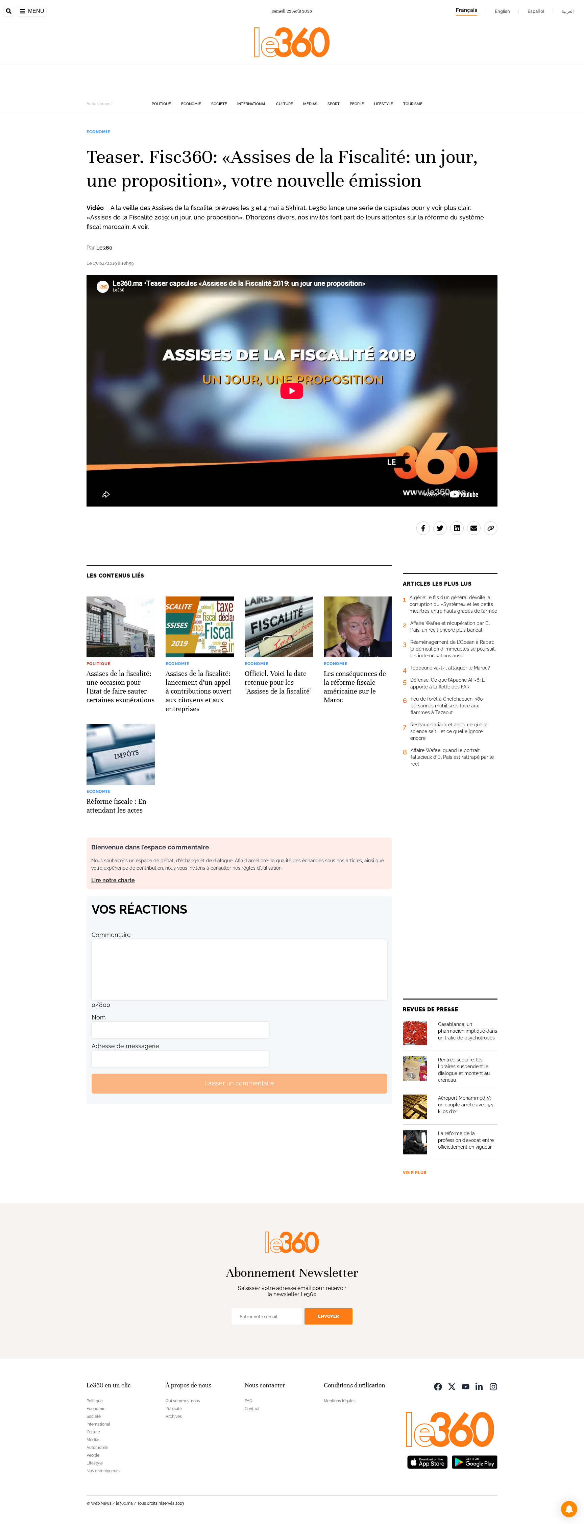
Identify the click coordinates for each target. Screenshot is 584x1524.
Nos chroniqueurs (103, 1471)
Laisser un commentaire (239, 1083)
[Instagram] (493, 1386)
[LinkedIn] (480, 1386)
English (502, 11)
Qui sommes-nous (183, 1401)
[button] (569, 1509)
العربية (568, 11)
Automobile (97, 1447)
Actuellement (99, 103)
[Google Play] (474, 1461)
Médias (310, 104)
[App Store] (427, 1461)
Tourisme (412, 104)
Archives (174, 1416)
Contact (252, 1408)
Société (219, 104)
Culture (284, 104)
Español (536, 11)
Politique (161, 104)
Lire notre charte (113, 880)
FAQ (248, 1401)
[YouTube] (466, 1386)
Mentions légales (340, 1401)
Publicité (174, 1408)
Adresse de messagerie (125, 1046)
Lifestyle (383, 104)
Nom (99, 1017)
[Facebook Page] (438, 1386)
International (251, 104)
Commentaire (111, 934)
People (357, 104)
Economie (191, 104)
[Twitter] (452, 1386)
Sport (333, 104)
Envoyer (328, 1316)
